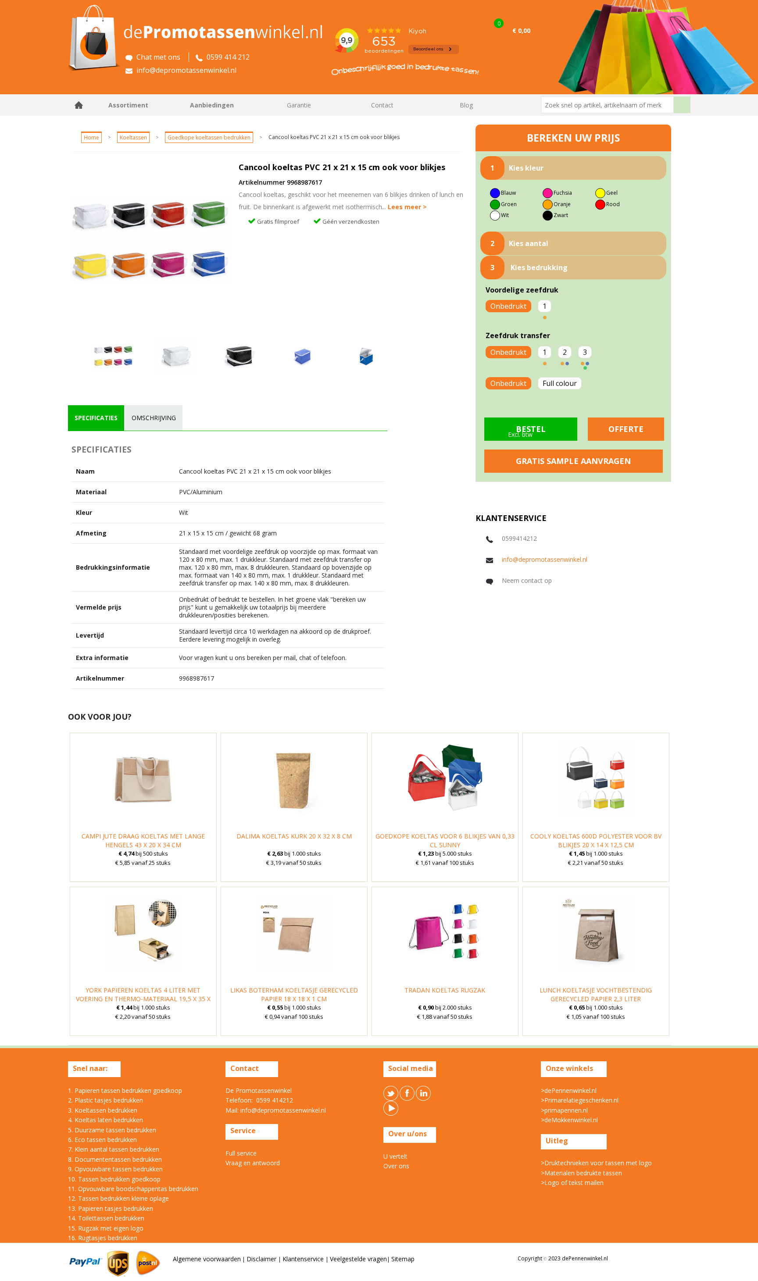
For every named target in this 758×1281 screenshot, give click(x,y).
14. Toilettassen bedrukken (106, 1218)
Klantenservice (303, 1259)
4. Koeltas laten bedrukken (105, 1120)
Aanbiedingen (212, 105)
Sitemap (403, 1259)
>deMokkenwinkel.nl (569, 1120)
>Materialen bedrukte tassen (581, 1173)
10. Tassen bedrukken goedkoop (114, 1179)
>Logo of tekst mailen (572, 1182)
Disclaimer (262, 1259)
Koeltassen (133, 137)
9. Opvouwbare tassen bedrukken (115, 1169)
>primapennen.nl (564, 1110)
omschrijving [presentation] (154, 418)
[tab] (96, 418)
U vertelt (395, 1156)
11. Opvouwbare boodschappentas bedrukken (133, 1189)
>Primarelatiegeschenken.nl (580, 1100)
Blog (466, 105)
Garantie (299, 105)
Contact (382, 105)
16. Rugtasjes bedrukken (102, 1238)
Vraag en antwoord (252, 1163)
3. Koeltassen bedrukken (102, 1110)
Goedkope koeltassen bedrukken (209, 137)
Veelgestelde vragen (358, 1259)
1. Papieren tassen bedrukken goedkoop (125, 1090)
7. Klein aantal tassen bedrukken (113, 1149)
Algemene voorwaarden (207, 1259)
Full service (241, 1153)
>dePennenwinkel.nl (569, 1090)
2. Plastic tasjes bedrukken (105, 1100)
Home (79, 105)
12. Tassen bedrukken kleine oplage (118, 1198)
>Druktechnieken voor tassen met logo (596, 1163)
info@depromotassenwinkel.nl (544, 559)
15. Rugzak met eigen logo (105, 1228)
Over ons (396, 1166)
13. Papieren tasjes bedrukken (110, 1208)
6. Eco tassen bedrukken (102, 1139)
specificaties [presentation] (96, 418)
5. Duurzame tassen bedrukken (112, 1130)
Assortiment (128, 105)
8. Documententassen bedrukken (115, 1159)
